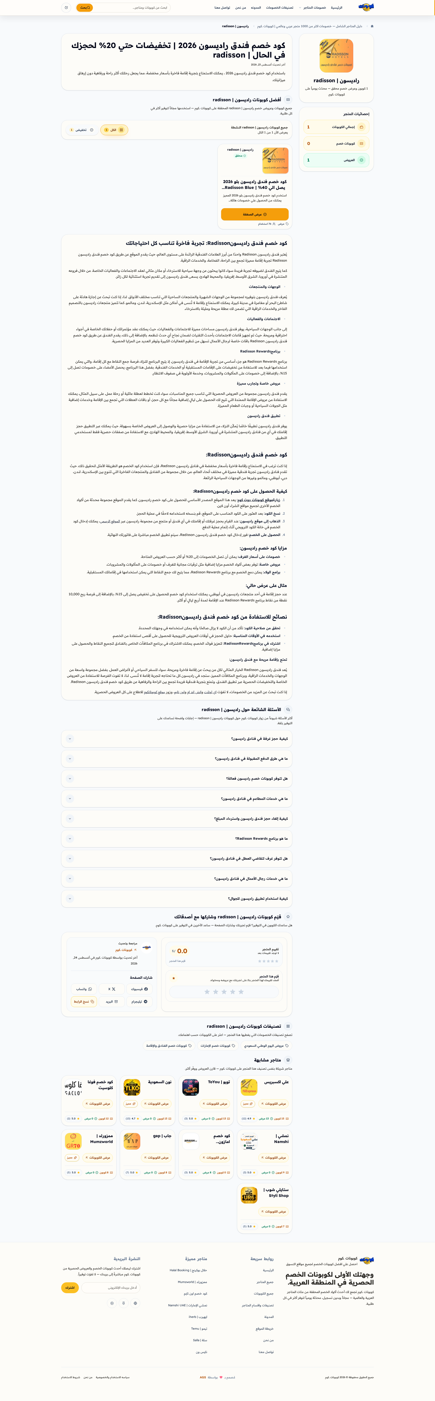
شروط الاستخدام (70, 1377)
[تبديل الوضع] (66, 8)
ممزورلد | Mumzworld (192, 1282)
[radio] (241, 992)
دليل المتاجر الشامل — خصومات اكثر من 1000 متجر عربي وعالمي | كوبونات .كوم (309, 26)
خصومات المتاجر (315, 7)
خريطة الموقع (265, 1328)
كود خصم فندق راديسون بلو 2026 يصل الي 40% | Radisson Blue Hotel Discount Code (255, 187)
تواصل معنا (222, 7)
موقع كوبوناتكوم (154, 692)
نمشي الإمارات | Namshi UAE (187, 1305)
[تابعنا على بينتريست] (124, 1303)
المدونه (256, 7)
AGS (203, 1377)
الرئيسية (336, 7)
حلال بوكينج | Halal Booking (188, 1270)
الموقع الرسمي (110, 521)
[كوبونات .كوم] (360, 7)
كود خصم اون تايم (195, 1293)
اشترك (70, 1287)
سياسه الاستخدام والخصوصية (113, 1377)
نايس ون (201, 1352)
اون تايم (179, 692)
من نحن (240, 7)
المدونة (269, 1317)
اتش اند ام (194, 692)
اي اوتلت (210, 692)
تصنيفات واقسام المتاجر (258, 1305)
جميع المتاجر (265, 1282)
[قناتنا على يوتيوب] (112, 1303)
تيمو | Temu (199, 1328)
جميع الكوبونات (264, 1293)
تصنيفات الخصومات (279, 7)
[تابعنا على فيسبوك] (135, 1303)
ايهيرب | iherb (198, 1317)
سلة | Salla (200, 1340)
